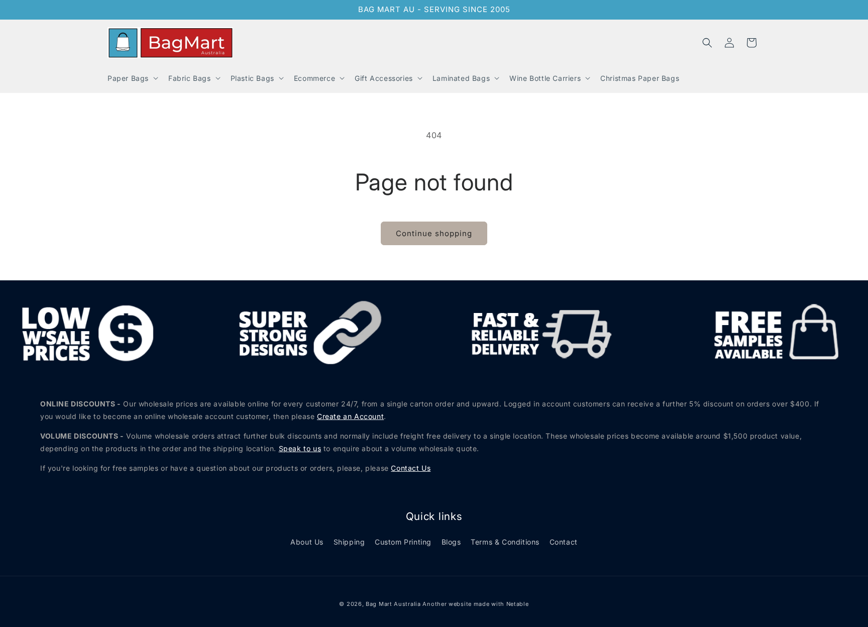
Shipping (349, 542)
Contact (564, 542)
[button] (131, 77)
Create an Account (350, 416)
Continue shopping (434, 233)
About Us (306, 542)
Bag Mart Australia (393, 603)
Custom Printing (403, 542)
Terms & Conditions (505, 542)
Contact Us (410, 468)
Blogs (451, 542)
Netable (517, 603)
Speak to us (300, 448)
